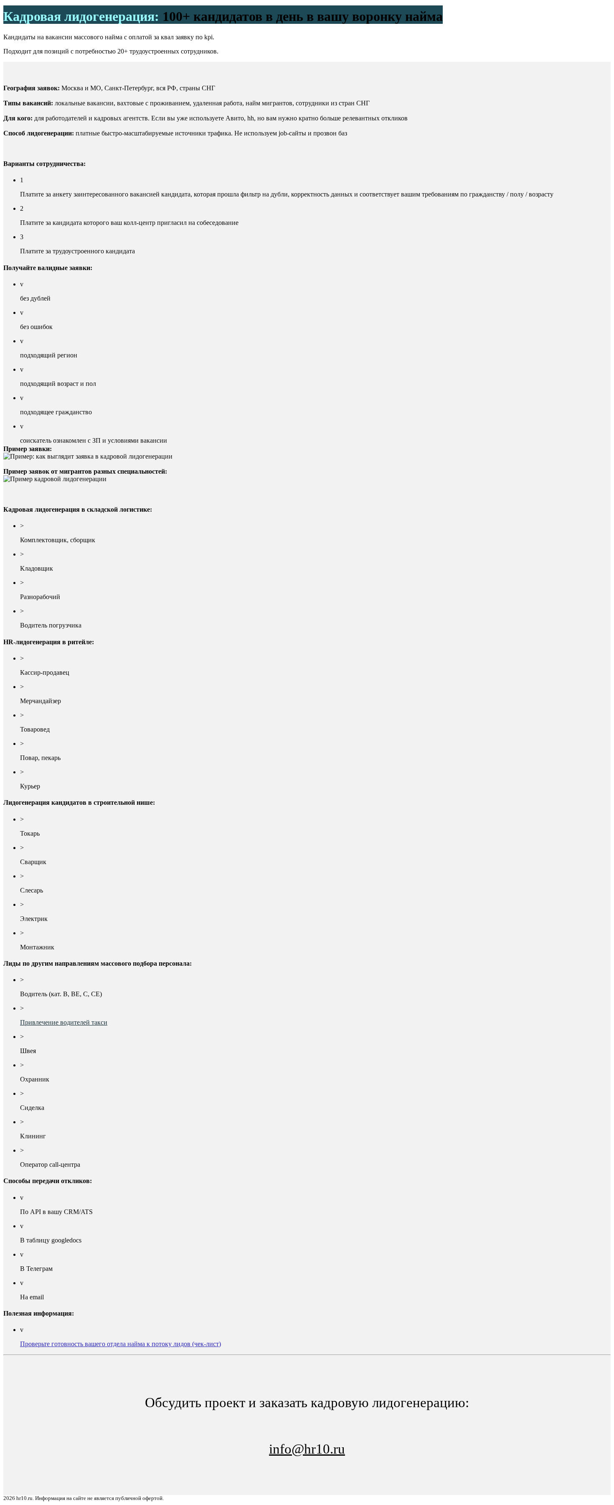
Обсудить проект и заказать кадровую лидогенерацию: (307, 1426)
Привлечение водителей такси (63, 1022)
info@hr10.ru (307, 1449)
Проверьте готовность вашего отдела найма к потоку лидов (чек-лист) (120, 1343)
